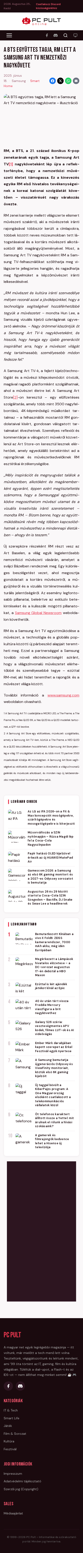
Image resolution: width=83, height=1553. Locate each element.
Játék (8, 1426)
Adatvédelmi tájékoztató (22, 1481)
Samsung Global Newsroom (38, 612)
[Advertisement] (41, 1230)
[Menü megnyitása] (9, 35)
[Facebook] (47, 35)
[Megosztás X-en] (60, 81)
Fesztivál (10, 1449)
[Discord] (55, 35)
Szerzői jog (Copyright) (21, 1489)
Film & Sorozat (15, 1434)
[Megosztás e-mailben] (76, 81)
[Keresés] (65, 35)
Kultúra (9, 1441)
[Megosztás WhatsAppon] (68, 81)
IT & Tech (11, 1410)
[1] (11, 164)
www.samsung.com (63, 695)
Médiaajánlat (13, 1513)
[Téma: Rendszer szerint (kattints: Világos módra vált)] (75, 35)
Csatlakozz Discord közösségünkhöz (48, 6)
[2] (15, 397)
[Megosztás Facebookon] (52, 81)
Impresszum (13, 1473)
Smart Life (11, 1418)
